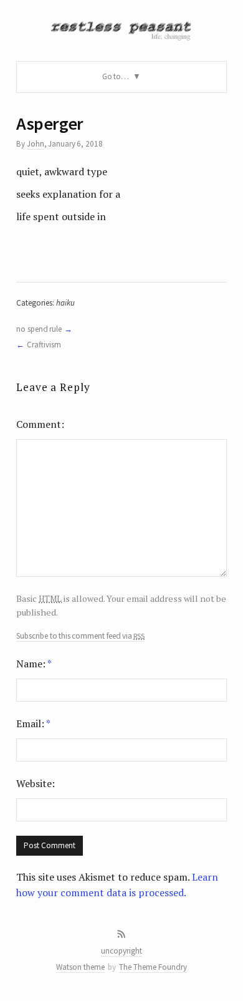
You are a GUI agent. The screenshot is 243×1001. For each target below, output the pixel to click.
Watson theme (80, 967)
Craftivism (44, 344)
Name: (34, 663)
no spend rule (39, 329)
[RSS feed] (121, 934)
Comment (38, 424)
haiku (65, 302)
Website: (35, 783)
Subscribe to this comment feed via (80, 636)
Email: (33, 723)
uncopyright (121, 950)
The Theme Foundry (153, 967)
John (35, 143)
